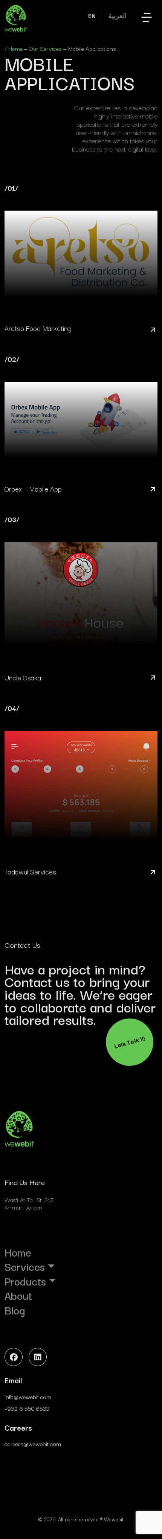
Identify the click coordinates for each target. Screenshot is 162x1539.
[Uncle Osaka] (81, 600)
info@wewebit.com (28, 1396)
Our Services (45, 48)
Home (15, 48)
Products (25, 1281)
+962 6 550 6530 (27, 1408)
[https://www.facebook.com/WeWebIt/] (14, 1357)
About (18, 1295)
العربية (117, 15)
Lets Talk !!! (129, 1042)
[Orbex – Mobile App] (81, 425)
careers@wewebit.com (33, 1443)
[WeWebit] (16, 18)
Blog (15, 1310)
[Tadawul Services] (81, 791)
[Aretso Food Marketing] (81, 259)
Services (25, 1266)
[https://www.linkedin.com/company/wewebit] (38, 1357)
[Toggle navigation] (146, 18)
